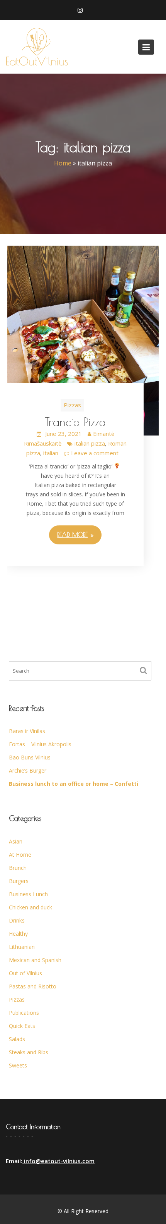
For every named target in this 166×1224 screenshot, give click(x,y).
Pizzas (72, 405)
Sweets (18, 1065)
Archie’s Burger (27, 770)
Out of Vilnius (25, 973)
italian (50, 453)
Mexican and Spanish (35, 960)
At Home (20, 854)
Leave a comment (95, 453)
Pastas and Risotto (32, 986)
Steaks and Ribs (28, 1052)
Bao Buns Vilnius (30, 757)
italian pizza (90, 443)
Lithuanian (22, 946)
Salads (17, 1039)
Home (62, 163)
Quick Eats (22, 1025)
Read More (72, 534)
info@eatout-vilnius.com (58, 1161)
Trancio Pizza (75, 422)
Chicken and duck (30, 907)
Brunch (18, 867)
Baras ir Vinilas (27, 731)
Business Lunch (28, 894)
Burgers (19, 881)
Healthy (18, 933)
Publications (24, 1012)
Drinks (17, 920)
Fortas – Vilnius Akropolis (40, 744)
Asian (15, 841)
